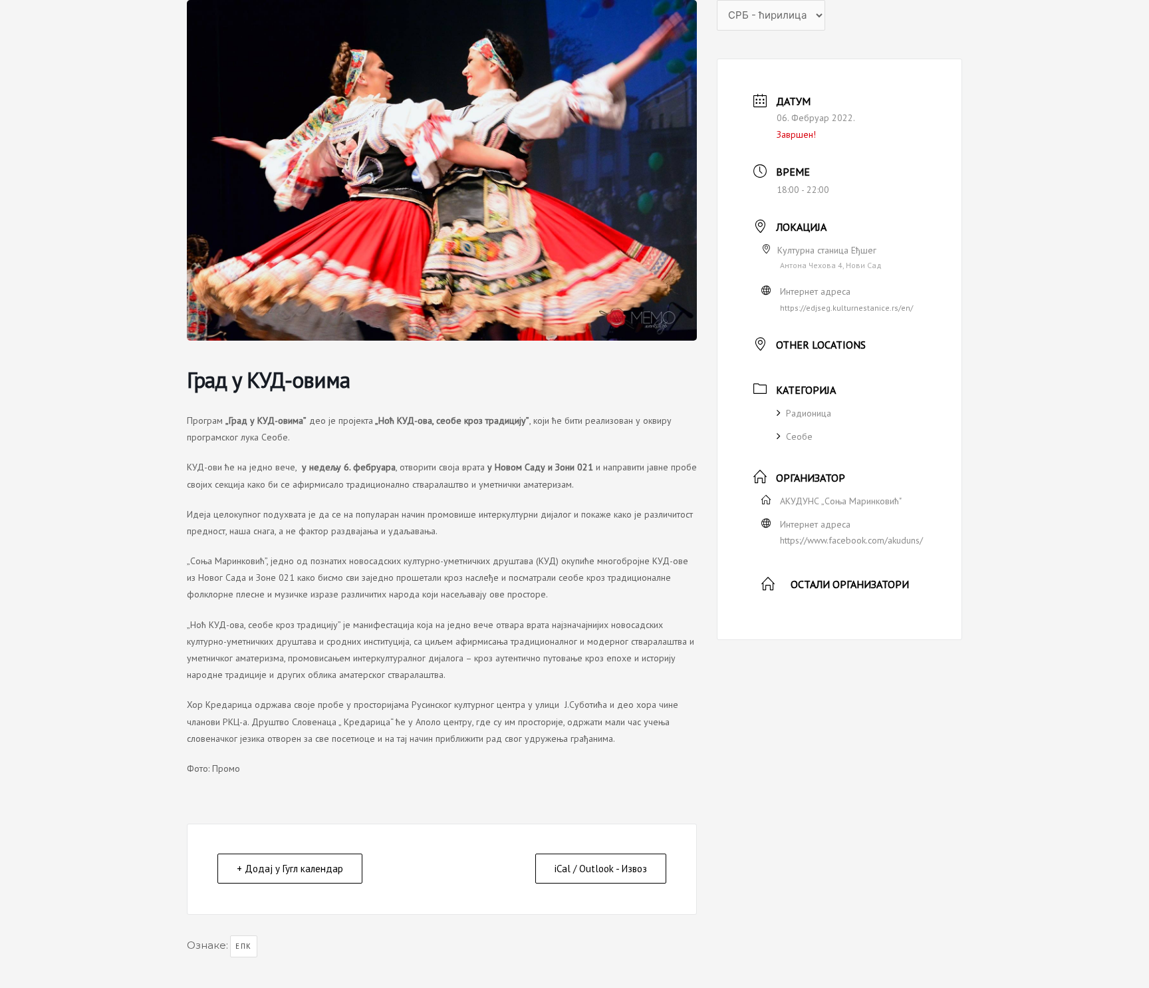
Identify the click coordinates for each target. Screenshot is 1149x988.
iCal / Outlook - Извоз (601, 868)
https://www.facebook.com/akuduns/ (851, 540)
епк (243, 946)
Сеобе (799, 436)
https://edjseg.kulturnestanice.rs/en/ (846, 308)
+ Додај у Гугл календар (290, 868)
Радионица (808, 413)
